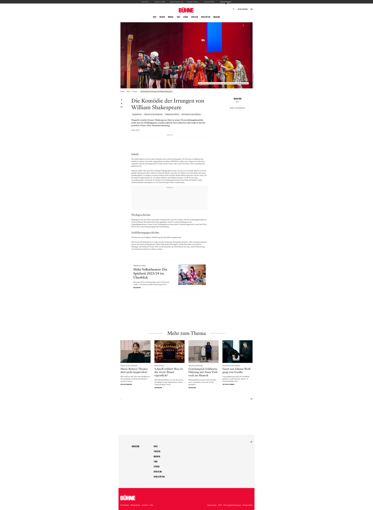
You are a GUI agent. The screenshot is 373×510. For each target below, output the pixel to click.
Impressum (211, 505)
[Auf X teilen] (121, 103)
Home (122, 91)
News (128, 91)
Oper (154, 17)
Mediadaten (135, 505)
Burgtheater (137, 114)
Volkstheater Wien (172, 114)
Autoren (145, 505)
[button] (233, 9)
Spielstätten (205, 17)
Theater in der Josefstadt (153, 114)
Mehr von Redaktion (237, 108)
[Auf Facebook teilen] (121, 100)
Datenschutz (248, 505)
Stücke (185, 17)
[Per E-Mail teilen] (121, 107)
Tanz (178, 17)
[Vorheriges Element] (121, 399)
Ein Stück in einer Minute (191, 114)
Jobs (151, 505)
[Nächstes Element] (251, 399)
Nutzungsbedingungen (232, 505)
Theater (162, 17)
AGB (220, 505)
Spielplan (194, 17)
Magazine (216, 17)
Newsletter (124, 505)
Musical (171, 17)
